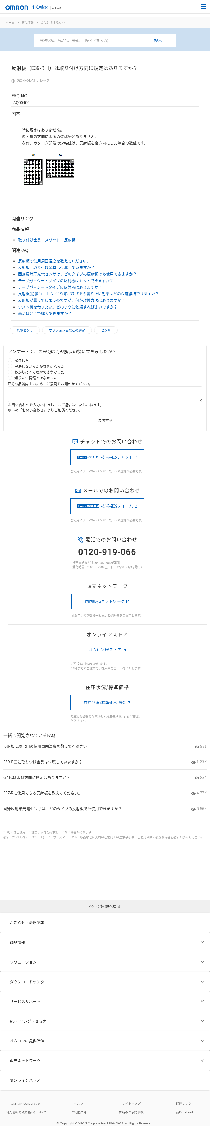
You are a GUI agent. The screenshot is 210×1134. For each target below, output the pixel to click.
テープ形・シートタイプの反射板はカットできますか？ (65, 280)
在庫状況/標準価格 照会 (105, 702)
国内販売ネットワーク (105, 601)
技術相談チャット (117, 457)
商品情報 (28, 22)
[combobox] (104, 40)
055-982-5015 (103, 562)
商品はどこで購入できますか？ (45, 313)
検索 (158, 40)
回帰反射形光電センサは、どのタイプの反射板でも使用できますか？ (77, 274)
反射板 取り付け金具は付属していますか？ (56, 267)
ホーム (9, 22)
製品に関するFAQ (53, 22)
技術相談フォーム (117, 506)
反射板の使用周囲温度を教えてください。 (54, 260)
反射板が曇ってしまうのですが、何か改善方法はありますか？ (71, 300)
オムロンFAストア (105, 649)
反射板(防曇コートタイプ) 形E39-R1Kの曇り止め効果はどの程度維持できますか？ (88, 293)
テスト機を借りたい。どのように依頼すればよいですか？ (68, 306)
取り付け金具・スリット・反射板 (46, 239)
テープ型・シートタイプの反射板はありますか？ (60, 287)
